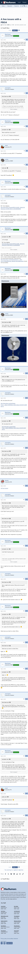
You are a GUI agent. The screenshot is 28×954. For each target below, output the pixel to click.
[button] (2, 2)
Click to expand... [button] (14, 109)
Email (2, 908)
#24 (26, 793)
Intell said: (4, 168)
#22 (26, 699)
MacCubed (4, 24)
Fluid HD (4, 941)
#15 (26, 485)
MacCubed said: (5, 96)
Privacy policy (4, 938)
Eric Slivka (16, 906)
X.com (5, 908)
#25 (26, 815)
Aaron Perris (16, 930)
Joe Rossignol (17, 911)
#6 (26, 186)
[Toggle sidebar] (26, 6)
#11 (26, 373)
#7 (26, 200)
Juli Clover (3, 911)
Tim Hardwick (16, 916)
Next (14, 30)
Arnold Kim (3, 906)
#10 (26, 318)
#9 (26, 273)
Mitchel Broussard (4, 916)
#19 (26, 610)
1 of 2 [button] (10, 30)
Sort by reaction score (21, 24)
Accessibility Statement (13, 938)
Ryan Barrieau (17, 925)
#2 (26, 93)
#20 (26, 642)
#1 (26, 39)
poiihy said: (4, 376)
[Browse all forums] (22, 6)
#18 (26, 578)
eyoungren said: (5, 129)
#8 (26, 233)
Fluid (1, 941)
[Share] (24, 40)
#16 (26, 499)
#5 (26, 164)
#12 (26, 397)
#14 (26, 447)
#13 (26, 417)
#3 (26, 126)
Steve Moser (3, 930)
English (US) (9, 943)
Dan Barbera (3, 925)
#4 (26, 150)
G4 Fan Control (4, 488)
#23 (26, 755)
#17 (26, 545)
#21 (26, 668)
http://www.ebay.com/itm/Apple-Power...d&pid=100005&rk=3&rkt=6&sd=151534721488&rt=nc (14, 405)
